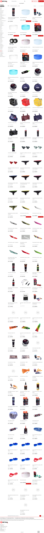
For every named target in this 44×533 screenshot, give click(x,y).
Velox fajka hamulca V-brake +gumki (25, 287)
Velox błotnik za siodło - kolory (36, 213)
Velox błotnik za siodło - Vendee (25, 257)
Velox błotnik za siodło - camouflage (25, 228)
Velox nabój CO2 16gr (35, 420)
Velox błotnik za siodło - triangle (37, 242)
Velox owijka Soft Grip (23, 32)
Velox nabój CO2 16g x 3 (23, 420)
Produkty (22, 3)
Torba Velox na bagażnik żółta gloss (37, 107)
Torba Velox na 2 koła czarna (36, 92)
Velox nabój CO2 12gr (11, 420)
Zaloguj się (41, 1)
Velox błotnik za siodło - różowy (37, 228)
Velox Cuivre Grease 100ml (24, 272)
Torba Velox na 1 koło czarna (24, 92)
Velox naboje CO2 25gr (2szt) (36, 406)
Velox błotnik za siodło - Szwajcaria (13, 242)
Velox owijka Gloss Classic (12, 32)
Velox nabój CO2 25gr (11, 434)
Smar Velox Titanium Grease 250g (37, 77)
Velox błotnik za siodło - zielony (37, 257)
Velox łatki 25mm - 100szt (24, 362)
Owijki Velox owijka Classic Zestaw (25, 47)
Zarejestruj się (35, 1)
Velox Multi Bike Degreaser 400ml (13, 406)
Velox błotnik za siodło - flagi (24, 213)
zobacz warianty (28, 21)
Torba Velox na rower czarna (12, 122)
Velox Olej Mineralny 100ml (24, 434)
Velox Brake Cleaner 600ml (12, 272)
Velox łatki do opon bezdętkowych (37, 362)
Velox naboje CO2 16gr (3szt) (24, 406)
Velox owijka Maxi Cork (23, 17)
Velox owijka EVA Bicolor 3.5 (36, 32)
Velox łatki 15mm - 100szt (11, 362)
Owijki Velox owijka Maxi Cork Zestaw (37, 47)
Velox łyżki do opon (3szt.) (24, 376)
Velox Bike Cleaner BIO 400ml (12, 152)
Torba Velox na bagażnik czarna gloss (13, 107)
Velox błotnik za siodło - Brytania (12, 228)
